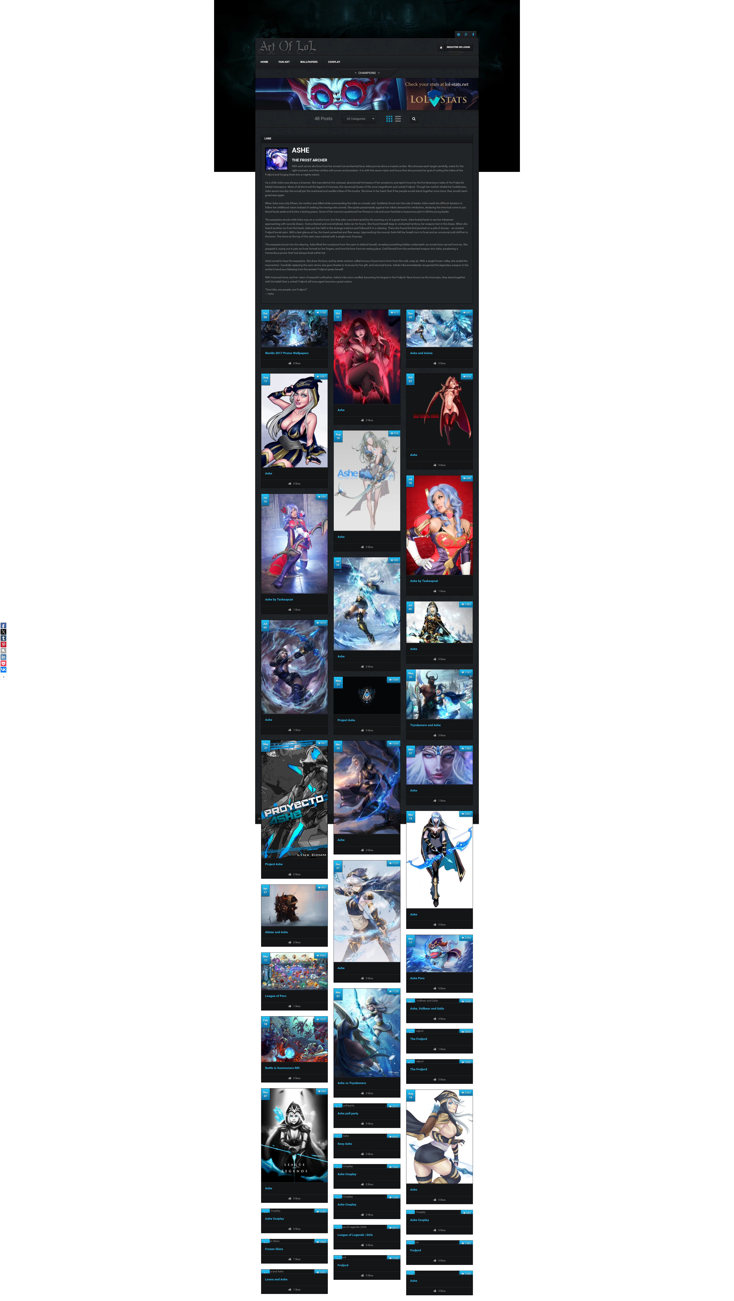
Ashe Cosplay (347, 1174)
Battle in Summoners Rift (282, 1068)
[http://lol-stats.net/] (367, 94)
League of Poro (275, 996)
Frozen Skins (274, 1249)
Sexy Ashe (345, 1144)
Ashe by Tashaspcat (424, 581)
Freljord (415, 1250)
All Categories (356, 119)
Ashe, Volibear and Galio (427, 1008)
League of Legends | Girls (355, 1235)
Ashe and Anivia (421, 353)
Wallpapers (309, 61)
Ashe (341, 410)
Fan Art (284, 61)
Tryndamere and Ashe (425, 725)
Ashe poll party (348, 1113)
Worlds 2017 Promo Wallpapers (287, 353)
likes (442, 363)
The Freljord (418, 1039)
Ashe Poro (417, 978)
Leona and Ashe (276, 1279)
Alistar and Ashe (276, 932)
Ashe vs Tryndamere (352, 1083)
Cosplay (334, 61)
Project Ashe (346, 720)
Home (264, 61)
